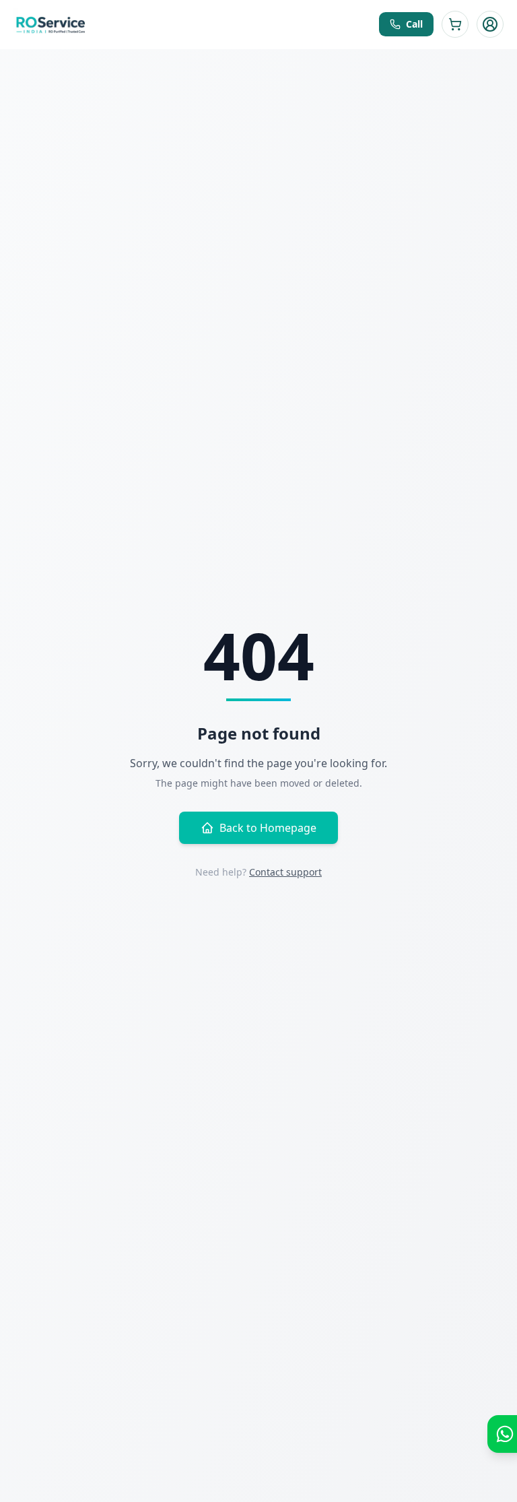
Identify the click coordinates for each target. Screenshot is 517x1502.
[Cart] (455, 24)
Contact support (285, 872)
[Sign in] (490, 24)
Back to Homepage (267, 827)
